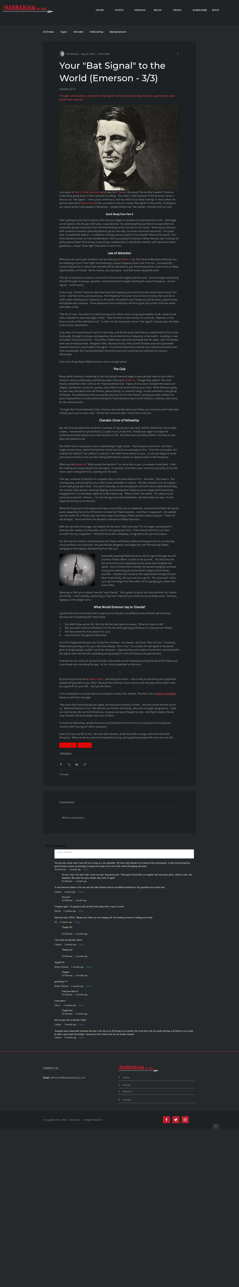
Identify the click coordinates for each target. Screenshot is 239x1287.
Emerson (85, 745)
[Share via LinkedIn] (76, 764)
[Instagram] (185, 939)
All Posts (48, 31)
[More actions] (178, 54)
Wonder (78, 31)
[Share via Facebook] (60, 764)
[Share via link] (84, 764)
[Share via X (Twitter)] (68, 764)
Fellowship (96, 31)
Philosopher (67, 745)
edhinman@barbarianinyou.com (67, 896)
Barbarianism (118, 31)
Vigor (63, 31)
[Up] (216, 945)
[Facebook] (166, 939)
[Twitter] (176, 939)
